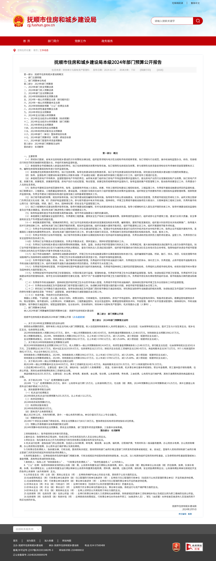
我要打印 (145, 69)
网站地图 (66, 540)
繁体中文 (195, 3)
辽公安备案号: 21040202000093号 (30, 554)
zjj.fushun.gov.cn (41, 25)
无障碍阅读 (177, 3)
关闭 (160, 69)
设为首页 (31, 540)
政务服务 (107, 41)
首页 (27, 41)
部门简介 (53, 41)
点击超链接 (78, 316)
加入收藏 (48, 540)
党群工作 (80, 41)
